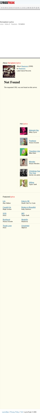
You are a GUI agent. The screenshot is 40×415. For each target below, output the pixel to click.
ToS (21, 412)
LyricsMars (5, 412)
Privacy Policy (14, 412)
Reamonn (24, 66)
